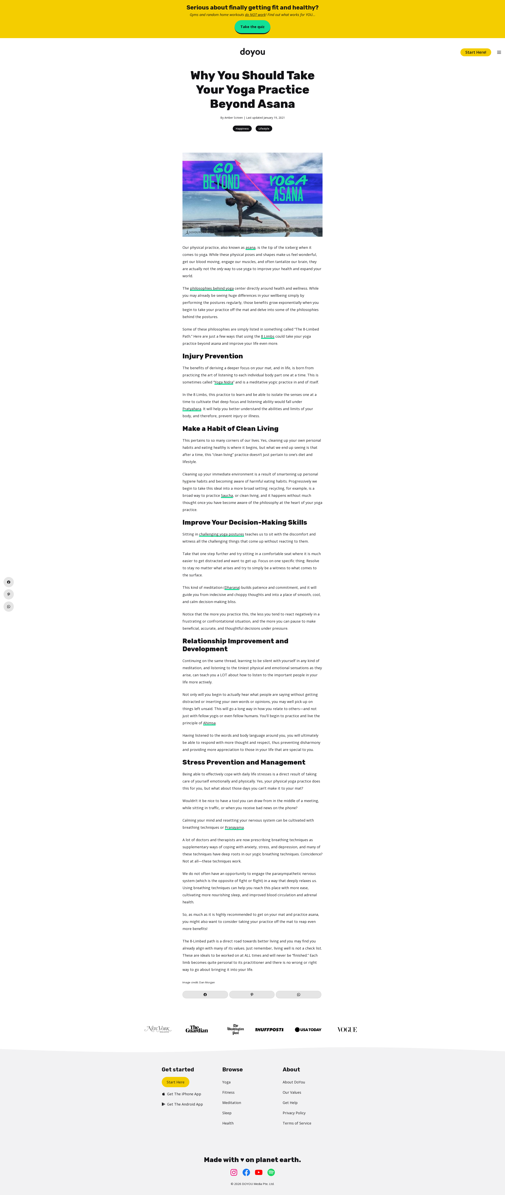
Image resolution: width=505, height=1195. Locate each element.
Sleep (227, 1112)
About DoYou (294, 1082)
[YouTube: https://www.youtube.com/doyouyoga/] (258, 1172)
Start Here (175, 1082)
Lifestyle (264, 128)
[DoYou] (252, 52)
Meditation (231, 1102)
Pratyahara (191, 408)
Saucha (227, 495)
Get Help (290, 1102)
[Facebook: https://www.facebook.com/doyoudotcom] (246, 1172)
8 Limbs (267, 336)
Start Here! (475, 52)
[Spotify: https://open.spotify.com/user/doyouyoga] (271, 1172)
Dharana (232, 587)
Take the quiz (252, 26)
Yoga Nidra (223, 382)
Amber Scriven (233, 117)
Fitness (228, 1092)
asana (250, 247)
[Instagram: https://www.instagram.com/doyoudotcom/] (233, 1172)
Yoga (226, 1082)
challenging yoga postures (221, 534)
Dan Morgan (207, 982)
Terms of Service (297, 1123)
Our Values (292, 1092)
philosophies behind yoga (212, 288)
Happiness (242, 128)
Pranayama (234, 827)
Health (228, 1123)
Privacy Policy (294, 1112)
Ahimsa (209, 723)
